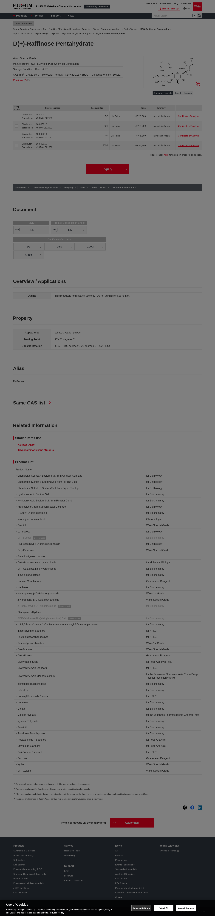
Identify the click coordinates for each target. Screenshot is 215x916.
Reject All (163, 908)
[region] (107, 908)
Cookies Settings (141, 908)
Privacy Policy (57, 913)
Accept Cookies (186, 908)
